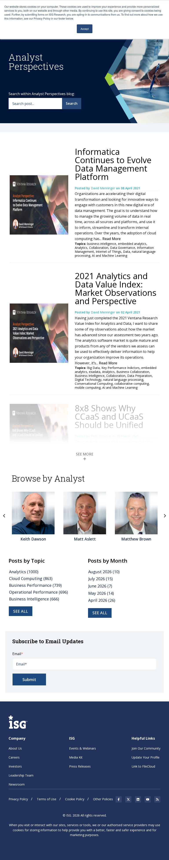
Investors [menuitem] (15, 766)
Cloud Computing (30, 578)
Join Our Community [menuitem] (146, 748)
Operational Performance (38, 592)
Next (165, 516)
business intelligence (101, 244)
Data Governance (122, 248)
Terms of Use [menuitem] (46, 799)
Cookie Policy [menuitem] (74, 799)
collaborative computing (131, 383)
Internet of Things (108, 251)
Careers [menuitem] (14, 757)
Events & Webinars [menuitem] (82, 748)
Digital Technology (88, 380)
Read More (111, 238)
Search (71, 103)
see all (20, 611)
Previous (4, 516)
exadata (94, 372)
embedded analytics (132, 244)
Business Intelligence (90, 376)
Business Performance (35, 585)
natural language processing (123, 380)
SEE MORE (84, 454)
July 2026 (100, 578)
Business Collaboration (132, 372)
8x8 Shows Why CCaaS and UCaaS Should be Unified (109, 416)
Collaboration (98, 248)
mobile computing (88, 387)
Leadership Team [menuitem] (21, 775)
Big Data (93, 368)
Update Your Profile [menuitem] (146, 757)
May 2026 (101, 593)
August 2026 (103, 571)
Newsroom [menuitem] (17, 784)
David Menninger (103, 188)
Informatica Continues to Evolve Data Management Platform (113, 164)
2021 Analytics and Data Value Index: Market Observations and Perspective (115, 288)
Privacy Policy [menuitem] (18, 799)
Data (126, 251)
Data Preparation (139, 376)
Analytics (81, 248)
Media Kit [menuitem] (76, 757)
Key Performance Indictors (120, 368)
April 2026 (101, 600)
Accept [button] (85, 29)
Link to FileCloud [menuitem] (143, 766)
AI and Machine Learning (109, 255)
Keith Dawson (101, 436)
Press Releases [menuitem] (80, 766)
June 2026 (100, 586)
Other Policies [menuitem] (103, 799)
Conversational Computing (94, 383)
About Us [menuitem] (15, 748)
